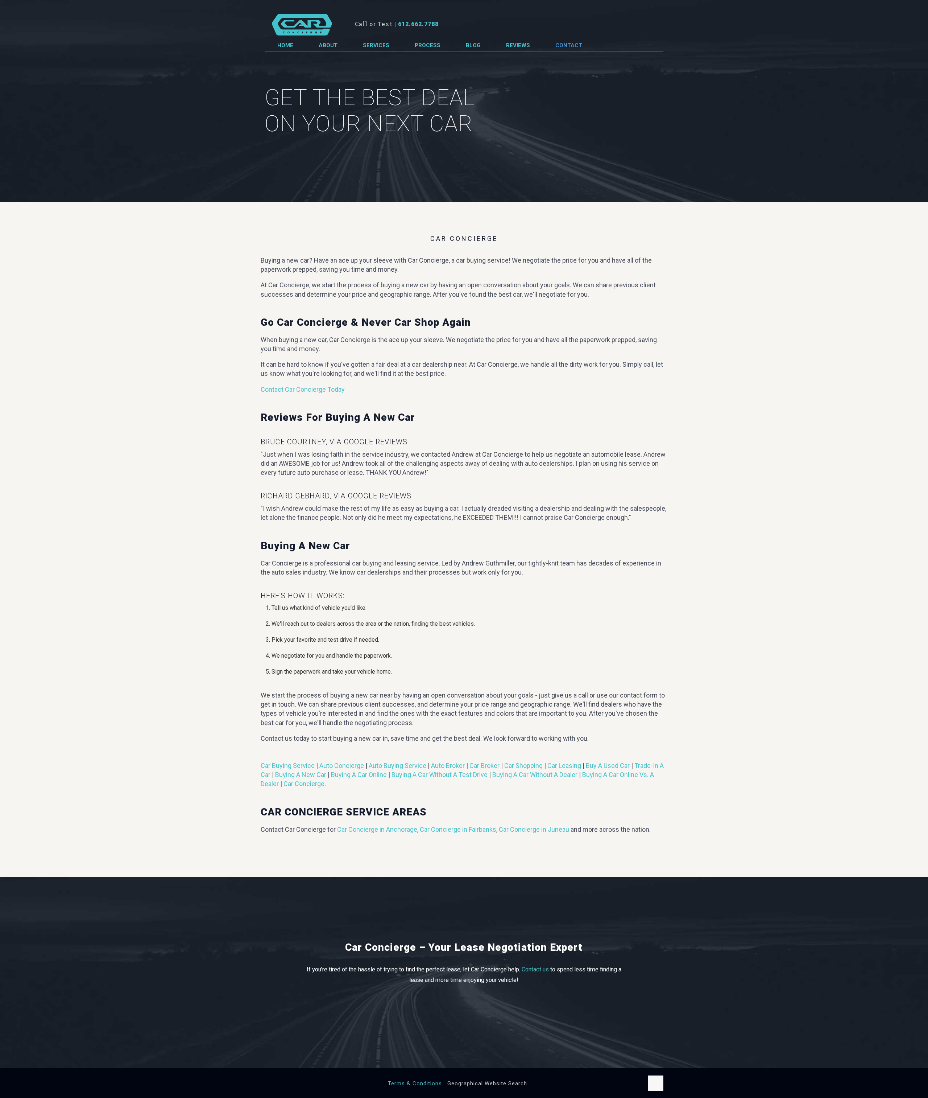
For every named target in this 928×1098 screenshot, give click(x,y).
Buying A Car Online (359, 774)
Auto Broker (448, 765)
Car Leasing (564, 765)
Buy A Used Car (608, 765)
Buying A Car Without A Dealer (534, 774)
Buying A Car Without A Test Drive (440, 774)
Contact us (535, 969)
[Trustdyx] (302, 24)
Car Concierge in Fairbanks (458, 829)
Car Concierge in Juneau (534, 829)
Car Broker (484, 765)
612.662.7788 (418, 24)
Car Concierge (303, 783)
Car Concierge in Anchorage (377, 829)
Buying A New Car (300, 774)
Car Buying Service (288, 765)
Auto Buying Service (397, 765)
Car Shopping (523, 765)
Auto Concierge (341, 765)
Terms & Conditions (415, 1083)
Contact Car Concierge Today (303, 389)
